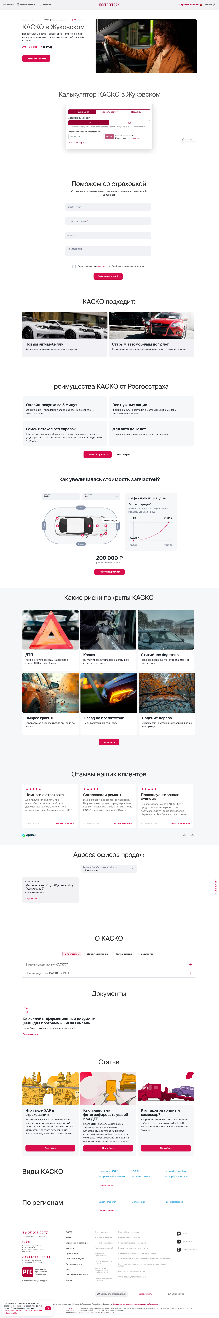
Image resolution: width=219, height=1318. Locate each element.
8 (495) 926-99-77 (35, 1233)
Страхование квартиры (77, 1243)
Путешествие (72, 1253)
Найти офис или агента (77, 1274)
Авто (39, 20)
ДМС (68, 1269)
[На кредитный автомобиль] (114, 1176)
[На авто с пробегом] (147, 1176)
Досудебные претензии (128, 1232)
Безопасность (145, 1294)
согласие (102, 266)
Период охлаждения (104, 1243)
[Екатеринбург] (147, 1202)
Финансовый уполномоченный (131, 1277)
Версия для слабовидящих (113, 1294)
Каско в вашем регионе (62, 20)
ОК (48, 1308)
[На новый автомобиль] (180, 1171)
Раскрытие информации (129, 1237)
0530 (26, 1242)
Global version (178, 1294)
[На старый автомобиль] (180, 1176)
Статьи (69, 1280)
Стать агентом (101, 1232)
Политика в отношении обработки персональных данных (144, 1259)
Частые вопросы (124, 954)
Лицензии (70, 1309)
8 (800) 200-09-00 (36, 1257)
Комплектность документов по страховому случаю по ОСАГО (142, 1265)
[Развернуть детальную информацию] (190, 964)
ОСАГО (69, 1232)
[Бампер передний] (105, 526)
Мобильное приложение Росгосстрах (41, 1271)
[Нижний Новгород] (180, 1202)
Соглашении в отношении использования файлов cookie (135, 1304)
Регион (71, 235)
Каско (68, 1237)
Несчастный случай (75, 1259)
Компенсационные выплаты (103, 1279)
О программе (72, 954)
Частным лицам (28, 20)
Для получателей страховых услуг (133, 1248)
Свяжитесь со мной (108, 276)
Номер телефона (78, 221)
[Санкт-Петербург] (114, 1202)
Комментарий (75, 249)
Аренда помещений (104, 1248)
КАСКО (47, 20)
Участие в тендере (103, 1237)
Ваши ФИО (74, 207)
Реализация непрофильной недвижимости (101, 1270)
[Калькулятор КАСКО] (114, 1171)
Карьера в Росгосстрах (100, 1254)
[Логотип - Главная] (109, 4)
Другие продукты (74, 1264)
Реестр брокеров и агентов (103, 1262)
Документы (147, 954)
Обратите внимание (97, 954)
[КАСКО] (147, 1171)
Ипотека (70, 1248)
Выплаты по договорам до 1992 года (134, 1271)
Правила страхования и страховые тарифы (137, 1253)
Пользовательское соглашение (132, 1243)
